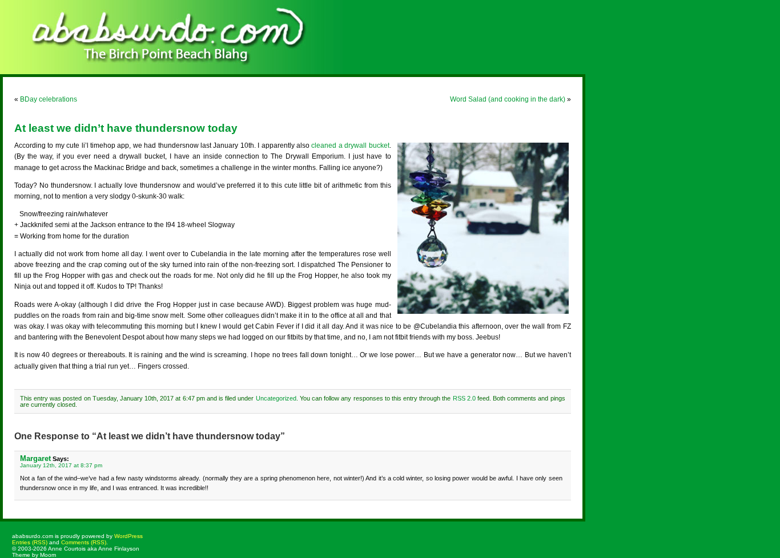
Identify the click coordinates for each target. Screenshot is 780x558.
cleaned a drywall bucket (350, 145)
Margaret (35, 458)
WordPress (128, 536)
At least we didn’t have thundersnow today (126, 128)
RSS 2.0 (464, 398)
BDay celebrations (48, 99)
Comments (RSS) (83, 542)
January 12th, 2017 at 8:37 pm (61, 465)
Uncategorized (276, 398)
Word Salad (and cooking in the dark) (507, 99)
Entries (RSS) (29, 542)
